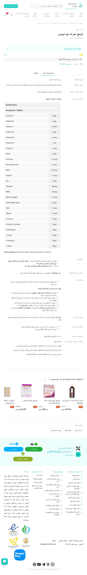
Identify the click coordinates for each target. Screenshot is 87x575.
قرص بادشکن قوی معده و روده (72, 513)
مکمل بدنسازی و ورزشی (68, 14)
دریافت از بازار (33, 450)
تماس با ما (39, 475)
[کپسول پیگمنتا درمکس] (26, 390)
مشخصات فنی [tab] (48, 73)
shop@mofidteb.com (48, 544)
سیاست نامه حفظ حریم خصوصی (37, 487)
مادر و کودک (56, 14)
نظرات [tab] (36, 73)
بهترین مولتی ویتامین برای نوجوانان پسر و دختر (72, 493)
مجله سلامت (35, 14)
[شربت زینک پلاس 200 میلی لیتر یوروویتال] (72, 390)
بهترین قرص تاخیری (73, 498)
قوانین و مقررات (37, 482)
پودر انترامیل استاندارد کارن (53, 480)
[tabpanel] (43, 217)
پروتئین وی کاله (54, 475)
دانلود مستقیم (23, 459)
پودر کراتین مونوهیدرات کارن (52, 486)
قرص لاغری (76, 479)
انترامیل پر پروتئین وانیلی (52, 490)
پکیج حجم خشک (54, 509)
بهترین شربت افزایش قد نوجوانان (52, 513)
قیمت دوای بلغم (74, 501)
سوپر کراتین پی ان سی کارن (52, 500)
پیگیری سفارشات (37, 479)
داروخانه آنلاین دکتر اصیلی (22, 14)
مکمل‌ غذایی (81, 14)
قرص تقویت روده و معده (72, 508)
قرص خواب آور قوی (74, 483)
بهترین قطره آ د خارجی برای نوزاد (72, 487)
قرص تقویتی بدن (74, 505)
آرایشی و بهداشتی (46, 14)
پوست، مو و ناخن (56, 430)
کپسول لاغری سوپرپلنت (52, 505)
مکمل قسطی (75, 475)
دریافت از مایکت (13, 450)
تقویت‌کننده (68, 430)
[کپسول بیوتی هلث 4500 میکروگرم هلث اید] (49, 390)
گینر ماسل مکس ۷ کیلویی (54, 495)
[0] (5, 15)
